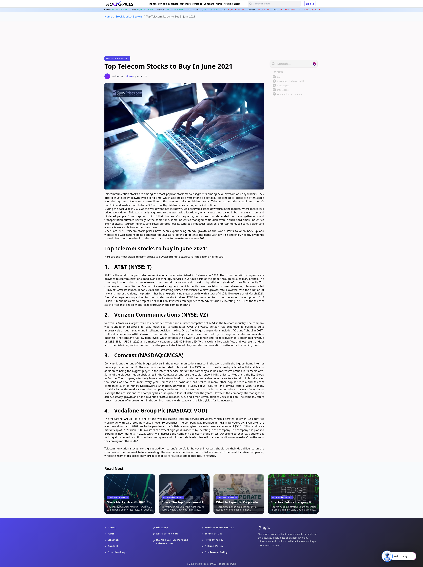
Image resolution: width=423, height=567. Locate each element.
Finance (152, 3)
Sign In (310, 3)
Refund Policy (214, 546)
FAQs (111, 533)
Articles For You (167, 533)
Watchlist (185, 3)
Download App (117, 552)
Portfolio (197, 3)
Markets (173, 3)
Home (108, 16)
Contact (113, 546)
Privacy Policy (214, 539)
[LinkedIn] (264, 528)
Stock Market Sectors (129, 16)
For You (162, 3)
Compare (209, 3)
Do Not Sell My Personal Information (172, 541)
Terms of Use (214, 533)
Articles (228, 3)
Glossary (162, 527)
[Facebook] (259, 528)
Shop (237, 3)
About (112, 527)
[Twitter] (268, 528)
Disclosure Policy (216, 552)
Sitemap (113, 539)
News (219, 3)
